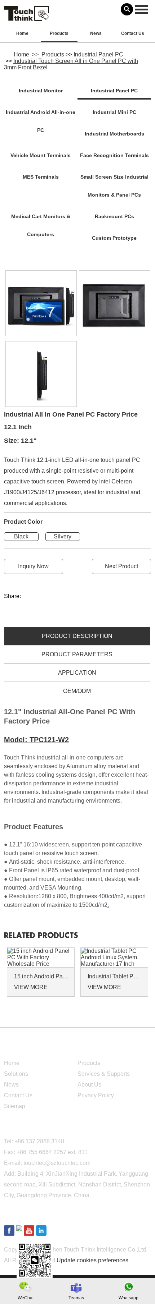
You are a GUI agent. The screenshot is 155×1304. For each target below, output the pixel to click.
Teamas (76, 1297)
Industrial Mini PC (114, 112)
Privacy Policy (96, 1095)
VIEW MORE (31, 987)
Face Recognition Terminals (114, 155)
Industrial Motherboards (114, 134)
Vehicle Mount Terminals (40, 155)
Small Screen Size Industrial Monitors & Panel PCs (114, 186)
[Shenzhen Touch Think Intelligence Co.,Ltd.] (26, 16)
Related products (41, 936)
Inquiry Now (33, 566)
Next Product (121, 566)
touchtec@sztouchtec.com (56, 1163)
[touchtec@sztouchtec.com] (76, 1288)
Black (21, 536)
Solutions (16, 1074)
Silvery (62, 536)
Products (59, 33)
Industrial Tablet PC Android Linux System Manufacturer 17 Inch (115, 976)
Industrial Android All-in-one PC (40, 121)
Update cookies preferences (92, 1260)
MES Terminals (41, 177)
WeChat (26, 1297)
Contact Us (132, 33)
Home (22, 33)
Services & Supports (104, 1074)
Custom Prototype (114, 238)
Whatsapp (128, 1297)
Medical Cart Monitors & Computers (40, 225)
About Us (89, 1085)
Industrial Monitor (41, 90)
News (96, 33)
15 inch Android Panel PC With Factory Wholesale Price (42, 976)
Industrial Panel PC (98, 54)
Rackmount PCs (114, 216)
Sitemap (14, 1106)
